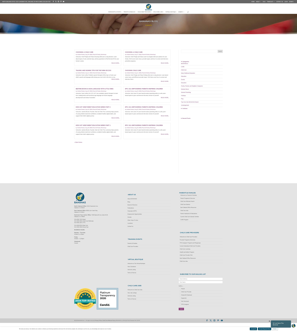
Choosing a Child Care (84, 52)
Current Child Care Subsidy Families (189, 216)
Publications (131, 208)
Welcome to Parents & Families (188, 195)
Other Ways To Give (133, 220)
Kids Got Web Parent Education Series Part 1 (93, 125)
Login (286, 1)
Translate (270, 1)
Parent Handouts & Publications (188, 213)
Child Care (183, 70)
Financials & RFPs (132, 211)
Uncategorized (185, 105)
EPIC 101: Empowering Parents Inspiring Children (144, 89)
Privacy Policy (98, 320)
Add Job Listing (132, 269)
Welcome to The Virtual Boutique (136, 263)
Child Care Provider (186, 292)
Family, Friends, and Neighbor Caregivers (192, 86)
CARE (182, 67)
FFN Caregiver (185, 304)
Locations (130, 223)
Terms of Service (132, 272)
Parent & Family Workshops (99, 54)
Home (253, 1)
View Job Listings (132, 293)
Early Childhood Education (188, 73)
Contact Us (279, 1)
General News (185, 89)
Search (220, 51)
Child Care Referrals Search (187, 201)
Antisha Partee (81, 54)
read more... (115, 63)
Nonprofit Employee (186, 295)
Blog (264, 1)
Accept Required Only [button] (264, 328)
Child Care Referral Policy (109, 320)
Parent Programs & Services (187, 198)
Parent (183, 289)
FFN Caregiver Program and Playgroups (190, 243)
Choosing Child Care (133, 70)
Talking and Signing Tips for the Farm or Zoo (93, 70)
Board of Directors (132, 205)
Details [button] (275, 328)
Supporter (184, 298)
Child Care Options (185, 204)
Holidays (183, 95)
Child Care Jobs (158, 12)
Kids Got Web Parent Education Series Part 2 (93, 107)
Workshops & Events (114, 12)
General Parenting (186, 92)
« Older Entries (78, 142)
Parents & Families (129, 12)
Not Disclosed (185, 301)
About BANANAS (132, 199)
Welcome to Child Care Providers (188, 237)
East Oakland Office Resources (188, 207)
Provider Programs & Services (187, 240)
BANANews (184, 63)
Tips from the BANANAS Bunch (190, 102)
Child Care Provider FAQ (186, 255)
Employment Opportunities (135, 214)
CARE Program (184, 219)
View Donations (132, 266)
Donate (291, 1)
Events (183, 79)
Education (183, 76)
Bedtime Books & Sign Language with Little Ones (94, 89)
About (258, 1)
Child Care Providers (144, 12)
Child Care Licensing (185, 249)
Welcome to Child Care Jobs (135, 290)
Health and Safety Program (187, 252)
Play (182, 99)
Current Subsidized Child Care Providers (190, 246)
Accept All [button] (253, 328)
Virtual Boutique (170, 12)
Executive (183, 83)
